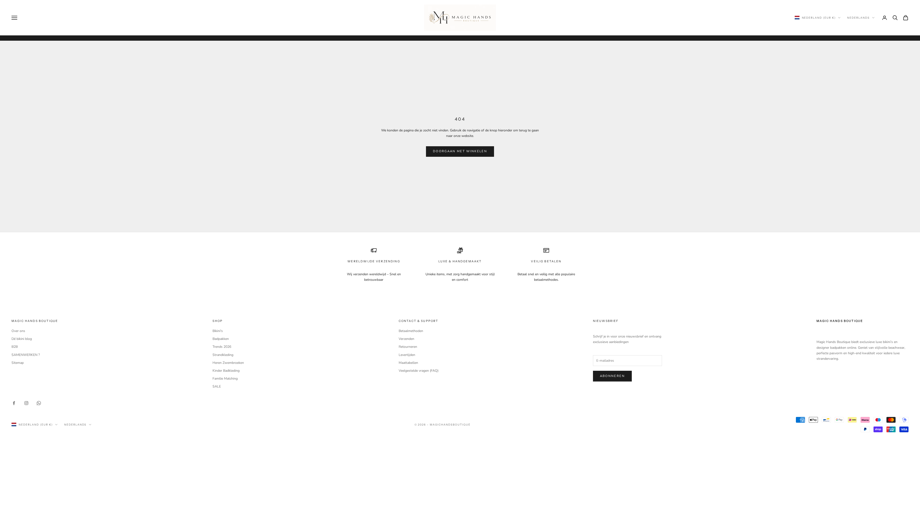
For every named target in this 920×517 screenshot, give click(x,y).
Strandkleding (223, 355)
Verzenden (406, 339)
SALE (217, 386)
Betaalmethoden (411, 331)
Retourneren (408, 346)
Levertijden (407, 355)
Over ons (18, 331)
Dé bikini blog (22, 339)
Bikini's (218, 331)
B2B (15, 346)
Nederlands (858, 17)
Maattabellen (408, 362)
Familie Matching (225, 378)
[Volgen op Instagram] (26, 403)
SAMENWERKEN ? (26, 355)
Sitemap (18, 362)
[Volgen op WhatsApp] (38, 403)
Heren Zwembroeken (228, 362)
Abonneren (612, 376)
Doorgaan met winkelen (460, 151)
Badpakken (221, 339)
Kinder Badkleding (226, 370)
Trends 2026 (222, 346)
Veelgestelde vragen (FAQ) (418, 370)
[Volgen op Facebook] (14, 403)
